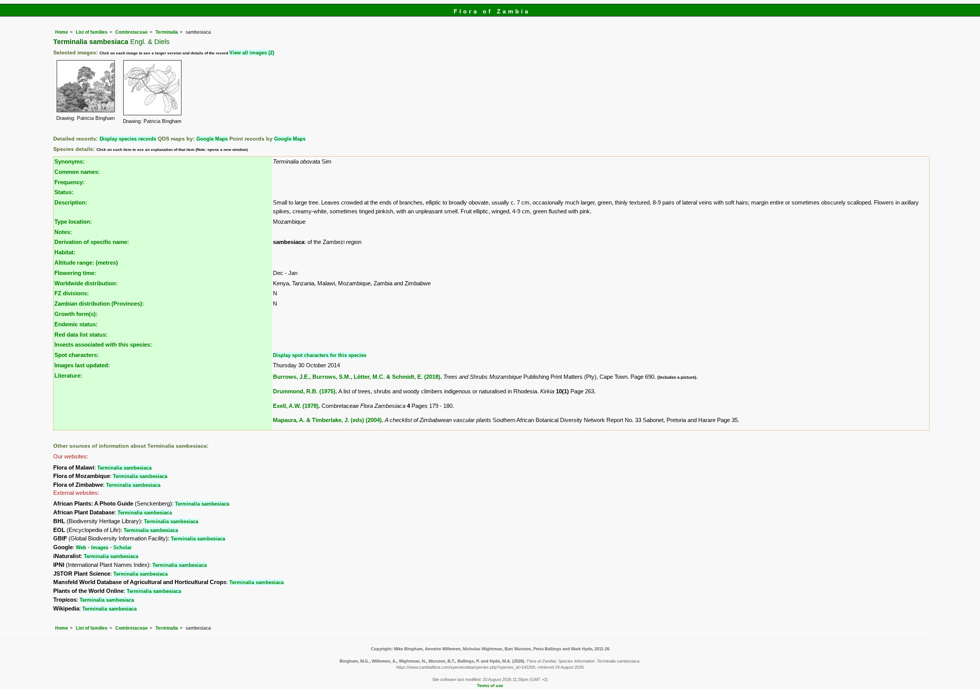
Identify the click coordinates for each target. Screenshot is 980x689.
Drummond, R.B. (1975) (304, 391)
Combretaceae (131, 32)
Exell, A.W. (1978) (295, 406)
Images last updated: (82, 365)
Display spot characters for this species (319, 355)
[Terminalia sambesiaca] (86, 85)
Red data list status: (81, 334)
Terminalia (166, 32)
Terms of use (490, 685)
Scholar (122, 547)
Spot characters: (76, 355)
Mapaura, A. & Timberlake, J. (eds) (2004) (327, 420)
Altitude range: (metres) (86, 262)
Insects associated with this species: (103, 344)
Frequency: (69, 182)
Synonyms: (69, 161)
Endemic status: (76, 324)
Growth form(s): (76, 314)
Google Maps (212, 139)
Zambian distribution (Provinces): (99, 303)
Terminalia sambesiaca (124, 468)
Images (99, 547)
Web (81, 547)
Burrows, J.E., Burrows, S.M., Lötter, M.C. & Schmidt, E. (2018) (356, 376)
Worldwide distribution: (86, 283)
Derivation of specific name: (91, 242)
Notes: (63, 232)
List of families (92, 32)
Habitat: (64, 252)
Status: (64, 192)
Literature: (68, 375)
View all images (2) (251, 53)
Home (61, 32)
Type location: (73, 221)
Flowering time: (75, 273)
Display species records (128, 139)
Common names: (77, 172)
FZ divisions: (71, 293)
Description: (70, 202)
